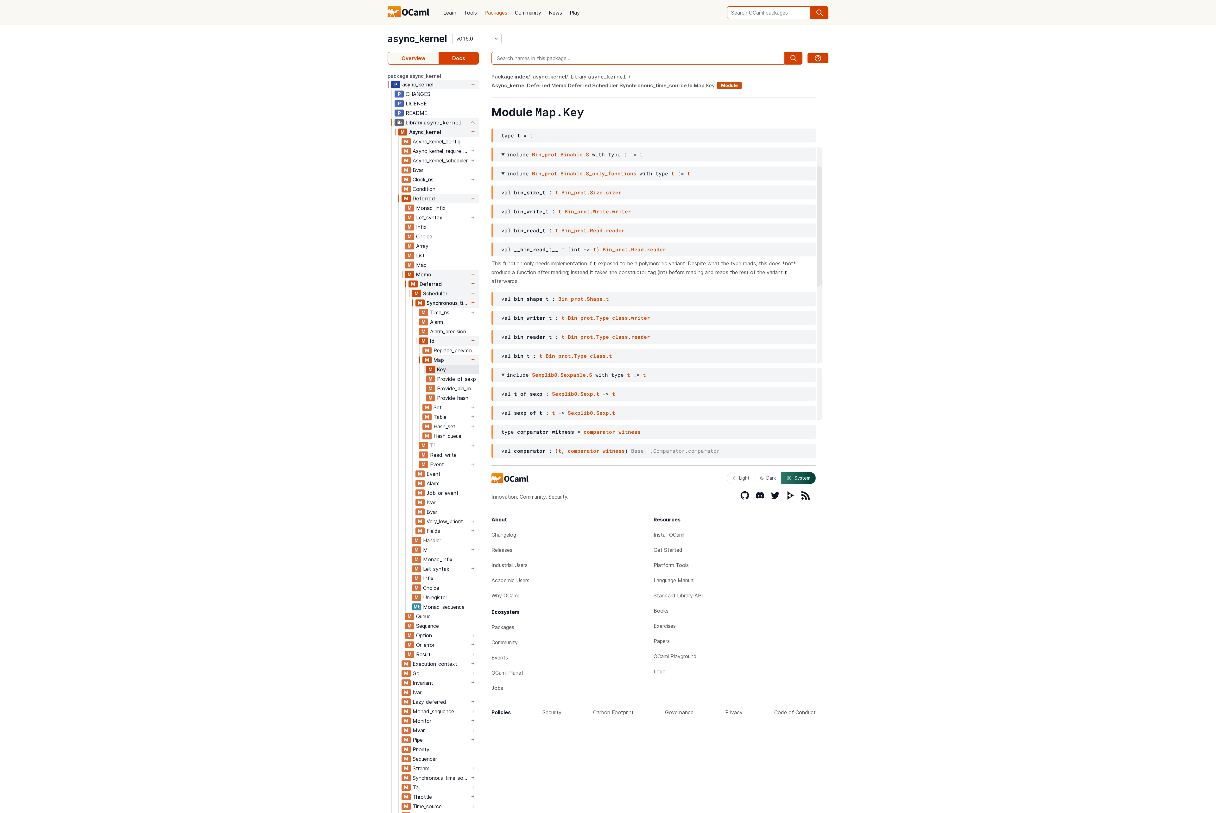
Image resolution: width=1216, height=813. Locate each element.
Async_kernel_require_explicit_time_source (441, 151)
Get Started (668, 550)
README (417, 113)
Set (438, 407)
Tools (470, 12)
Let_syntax (429, 217)
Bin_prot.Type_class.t (579, 355)
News (555, 12)
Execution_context (435, 664)
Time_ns (439, 312)
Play (575, 12)
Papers (662, 641)
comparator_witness (612, 431)
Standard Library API (678, 595)
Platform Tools (671, 565)
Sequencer (425, 759)
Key (441, 369)
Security (551, 712)
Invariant (423, 683)
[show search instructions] (818, 58)
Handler (432, 540)
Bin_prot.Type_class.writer (609, 317)
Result (423, 654)
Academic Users (510, 580)
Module (729, 85)
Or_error (425, 645)
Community (528, 12)
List (420, 255)
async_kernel (417, 38)
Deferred (424, 198)
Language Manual (674, 580)
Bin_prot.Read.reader (593, 230)
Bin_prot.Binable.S (560, 154)
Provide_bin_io (454, 388)
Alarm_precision (448, 331)
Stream (421, 768)
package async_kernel (414, 76)
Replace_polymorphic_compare (456, 350)
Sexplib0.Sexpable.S (562, 374)
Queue (423, 616)
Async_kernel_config (436, 141)
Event (437, 464)
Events (499, 657)
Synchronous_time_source (448, 303)
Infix (421, 227)
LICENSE (416, 103)
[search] (819, 12)
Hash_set (444, 426)
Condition (424, 189)
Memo (423, 274)
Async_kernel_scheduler (440, 160)
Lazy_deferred (429, 702)
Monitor (422, 721)
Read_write (443, 455)
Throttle (422, 797)
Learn (449, 12)
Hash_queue (447, 436)
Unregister (435, 597)
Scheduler (435, 293)
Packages (495, 12)
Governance (679, 712)
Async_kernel (425, 132)
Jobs (497, 688)
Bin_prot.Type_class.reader (609, 336)
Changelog (503, 535)
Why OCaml (505, 595)
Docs (458, 58)
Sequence (427, 626)
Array (422, 246)
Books (661, 611)
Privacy (734, 712)
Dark (771, 478)
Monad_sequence (444, 607)
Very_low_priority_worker (448, 521)
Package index (509, 76)
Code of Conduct (795, 712)
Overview (413, 58)
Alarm (436, 322)
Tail (417, 787)
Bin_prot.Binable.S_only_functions (584, 173)
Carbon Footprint (613, 712)
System (802, 478)
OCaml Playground (675, 656)
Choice (424, 236)
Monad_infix (431, 208)
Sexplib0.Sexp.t (575, 393)
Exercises (665, 626)
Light (744, 478)
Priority (421, 749)
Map (421, 265)
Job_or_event (443, 493)
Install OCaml (669, 535)
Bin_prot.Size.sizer (591, 192)
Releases (501, 550)
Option (424, 635)
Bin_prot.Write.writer (598, 211)
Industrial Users (509, 565)
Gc (416, 673)
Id (432, 341)
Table (440, 417)
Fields (433, 531)
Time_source (427, 806)
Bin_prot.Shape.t (583, 298)
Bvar (418, 170)
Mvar (419, 730)
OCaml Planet (507, 673)
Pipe (418, 740)
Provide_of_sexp (456, 379)
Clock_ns (423, 179)
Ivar (431, 502)
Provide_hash (452, 398)
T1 (433, 445)
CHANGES (418, 94)
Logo (660, 671)
